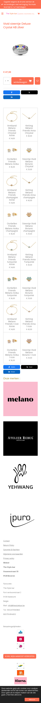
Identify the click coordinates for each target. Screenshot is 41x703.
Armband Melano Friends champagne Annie (12, 195)
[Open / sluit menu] (2, 13)
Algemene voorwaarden (13, 554)
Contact (6, 541)
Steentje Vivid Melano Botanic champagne (29, 227)
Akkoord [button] (32, 700)
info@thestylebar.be (16, 605)
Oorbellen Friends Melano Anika (12, 161)
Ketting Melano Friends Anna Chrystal (29, 129)
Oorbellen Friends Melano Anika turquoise (12, 292)
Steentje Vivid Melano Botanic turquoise (29, 292)
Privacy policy (8, 558)
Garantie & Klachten (11, 549)
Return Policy (8, 545)
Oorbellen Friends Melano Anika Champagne (12, 227)
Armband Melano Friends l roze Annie (12, 323)
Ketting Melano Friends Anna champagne (29, 194)
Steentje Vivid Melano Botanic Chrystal (29, 163)
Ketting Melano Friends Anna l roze (29, 323)
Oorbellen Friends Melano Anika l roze (12, 354)
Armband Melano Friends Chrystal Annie (12, 130)
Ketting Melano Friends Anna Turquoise (29, 258)
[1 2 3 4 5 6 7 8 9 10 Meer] (6, 81)
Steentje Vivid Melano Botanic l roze (29, 352)
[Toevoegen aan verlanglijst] (37, 81)
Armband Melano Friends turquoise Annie (12, 259)
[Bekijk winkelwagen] (38, 13)
